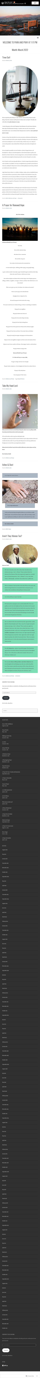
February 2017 (5, 1256)
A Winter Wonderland (6, 808)
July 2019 (4, 1127)
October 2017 (4, 1221)
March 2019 (4, 1145)
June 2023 (4, 943)
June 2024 (4, 908)
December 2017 (5, 1212)
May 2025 (4, 881)
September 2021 (5, 1015)
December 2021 (5, 1001)
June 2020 (4, 1077)
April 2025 (4, 885)
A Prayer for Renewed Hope (13, 205)
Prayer (9, 529)
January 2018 (4, 1207)
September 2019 (5, 1118)
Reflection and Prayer (12, 198)
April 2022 (4, 984)
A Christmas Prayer (6, 754)
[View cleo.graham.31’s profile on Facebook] (3, 1365)
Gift (35, 3)
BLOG (7, 198)
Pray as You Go (5, 730)
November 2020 (5, 1055)
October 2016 (4, 1274)
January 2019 (4, 1153)
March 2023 (4, 957)
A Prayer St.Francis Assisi (7, 826)
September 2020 (5, 1064)
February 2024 (5, 921)
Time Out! (6, 57)
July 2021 (4, 1019)
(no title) (4, 742)
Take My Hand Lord (9, 385)
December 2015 (5, 1319)
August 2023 (4, 939)
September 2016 (5, 1279)
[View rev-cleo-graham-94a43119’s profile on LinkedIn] (7, 1365)
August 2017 (4, 1229)
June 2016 (4, 1292)
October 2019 (4, 1113)
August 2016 (4, 1283)
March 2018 (4, 1198)
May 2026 (4, 854)
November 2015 (5, 1323)
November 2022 (5, 966)
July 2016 (4, 1288)
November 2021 (5, 1006)
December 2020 (5, 1051)
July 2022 (4, 975)
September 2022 (5, 970)
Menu (38, 38)
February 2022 (5, 993)
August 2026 (4, 849)
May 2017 (4, 1243)
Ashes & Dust (7, 464)
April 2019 (4, 1140)
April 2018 (4, 1194)
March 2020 (4, 1091)
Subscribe (6, 698)
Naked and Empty (6, 820)
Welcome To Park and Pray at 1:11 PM (20, 42)
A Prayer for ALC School (7, 814)
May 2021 (4, 1028)
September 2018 (5, 1171)
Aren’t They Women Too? (12, 536)
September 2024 (5, 899)
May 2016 (4, 1297)
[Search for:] (20, 710)
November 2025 (5, 867)
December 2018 (5, 1158)
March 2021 (4, 1037)
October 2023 (4, 934)
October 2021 (4, 1010)
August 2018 (4, 1176)
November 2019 (5, 1109)
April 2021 (4, 1033)
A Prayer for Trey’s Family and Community (11, 772)
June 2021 (4, 1024)
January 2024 (4, 925)
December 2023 (5, 930)
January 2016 (4, 1314)
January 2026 (4, 858)
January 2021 (4, 1046)
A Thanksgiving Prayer (7, 760)
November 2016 (5, 1270)
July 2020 (4, 1073)
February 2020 (5, 1095)
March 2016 (4, 1305)
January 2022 (4, 997)
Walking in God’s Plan (6, 736)
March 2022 (4, 988)
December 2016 (5, 1265)
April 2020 (4, 1086)
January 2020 (4, 1100)
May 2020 (4, 1082)
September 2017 (5, 1225)
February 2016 (5, 1310)
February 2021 (5, 1042)
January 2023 (4, 961)
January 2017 (4, 1261)
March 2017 (4, 1252)
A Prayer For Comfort (6, 838)
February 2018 (5, 1203)
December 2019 (5, 1104)
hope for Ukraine (21, 378)
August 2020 (4, 1069)
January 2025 (4, 890)
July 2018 (4, 1180)
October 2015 (4, 1328)
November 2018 (5, 1162)
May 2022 (4, 979)
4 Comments (17, 675)
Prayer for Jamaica (6, 766)
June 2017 (4, 1238)
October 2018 (4, 1167)
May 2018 (4, 1189)
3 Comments (20, 198)
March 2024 (4, 917)
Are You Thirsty (5, 796)
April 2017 (4, 1247)
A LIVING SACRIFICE (7, 790)
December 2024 (5, 894)
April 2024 (4, 912)
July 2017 (4, 1234)
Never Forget (5, 832)
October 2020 (4, 1060)
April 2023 (4, 952)
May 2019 (4, 1136)
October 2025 (4, 872)
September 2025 (5, 876)
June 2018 (4, 1185)
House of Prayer (5, 784)
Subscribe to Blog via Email (8, 682)
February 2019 (5, 1149)
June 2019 (4, 1131)
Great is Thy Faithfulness (7, 724)
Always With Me (5, 748)
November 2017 (5, 1216)
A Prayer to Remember (7, 778)
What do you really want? (7, 802)
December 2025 (5, 863)
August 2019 (4, 1122)
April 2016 (4, 1301)
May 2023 (4, 948)
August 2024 (4, 903)
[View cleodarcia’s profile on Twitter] (5, 1365)
